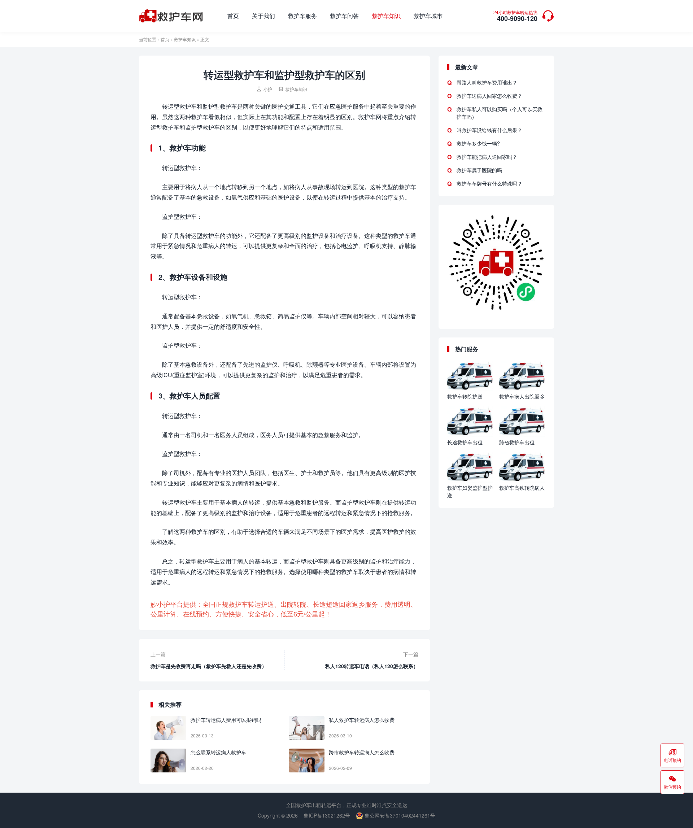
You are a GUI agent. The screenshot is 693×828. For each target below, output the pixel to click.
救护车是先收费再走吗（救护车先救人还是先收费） (209, 666)
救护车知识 (386, 16)
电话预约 (672, 755)
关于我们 (263, 16)
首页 (233, 16)
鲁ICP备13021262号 (327, 815)
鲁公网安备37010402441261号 (399, 815)
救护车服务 (302, 16)
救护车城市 (428, 16)
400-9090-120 (515, 16)
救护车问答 (344, 16)
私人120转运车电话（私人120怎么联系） (371, 666)
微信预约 (672, 782)
